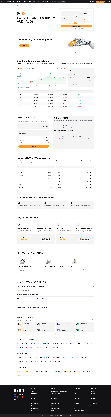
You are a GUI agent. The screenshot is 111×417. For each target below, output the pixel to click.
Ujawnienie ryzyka (35, 400)
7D (21, 68)
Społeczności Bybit (35, 396)
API (74, 408)
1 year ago (38, 162)
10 (83, 23)
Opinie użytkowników (78, 400)
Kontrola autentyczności (79, 410)
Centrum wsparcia (77, 398)
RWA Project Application (56, 405)
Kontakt (75, 393)
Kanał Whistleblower (35, 403)
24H (18, 68)
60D (30, 68)
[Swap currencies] (76, 16)
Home (18, 5)
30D (27, 68)
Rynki (14, 1)
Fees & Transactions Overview (37, 410)
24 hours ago (24, 162)
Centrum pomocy (77, 396)
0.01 (67, 23)
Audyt (52, 410)
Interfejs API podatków (56, 408)
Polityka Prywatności (68, 415)
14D (24, 68)
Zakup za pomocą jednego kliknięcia (59, 391)
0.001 (63, 23)
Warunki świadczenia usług (59, 415)
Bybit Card (93, 400)
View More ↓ (55, 333)
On (19, 131)
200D (33, 68)
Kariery (32, 405)
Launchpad (93, 398)
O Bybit (32, 391)
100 (87, 23)
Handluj (93, 391)
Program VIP (54, 396)
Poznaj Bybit (76, 403)
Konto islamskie (34, 408)
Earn (92, 396)
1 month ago (31, 162)
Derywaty (93, 393)
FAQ (75, 391)
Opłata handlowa (77, 405)
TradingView (94, 403)
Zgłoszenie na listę (55, 403)
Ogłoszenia (33, 398)
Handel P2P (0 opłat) (55, 393)
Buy (20, 124)
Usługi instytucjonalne (55, 400)
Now (18, 162)
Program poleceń (55, 398)
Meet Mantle (34, 393)
